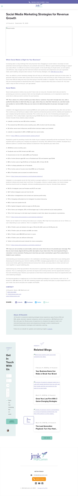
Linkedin (19, 302)
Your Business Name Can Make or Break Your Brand (46, 372)
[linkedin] (36, 483)
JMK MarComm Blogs (57, 72)
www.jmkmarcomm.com (13, 296)
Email (47, 302)
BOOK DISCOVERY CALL (40, 2)
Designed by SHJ (42, 488)
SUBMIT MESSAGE (11, 421)
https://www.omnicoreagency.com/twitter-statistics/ (26, 245)
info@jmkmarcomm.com (14, 294)
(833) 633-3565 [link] (11, 292)
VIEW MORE (47, 438)
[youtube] (39, 483)
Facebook (30, 302)
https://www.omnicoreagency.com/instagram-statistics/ (27, 217)
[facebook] (42, 483)
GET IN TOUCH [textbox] (39, 471)
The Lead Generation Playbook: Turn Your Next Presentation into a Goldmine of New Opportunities (46, 427)
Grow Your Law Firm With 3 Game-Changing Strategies (46, 400)
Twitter (39, 302)
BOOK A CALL (29, 421)
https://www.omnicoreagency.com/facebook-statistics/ (26, 176)
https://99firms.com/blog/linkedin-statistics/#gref (25, 136)
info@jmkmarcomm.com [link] (40, 475)
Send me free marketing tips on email (9, 407)
